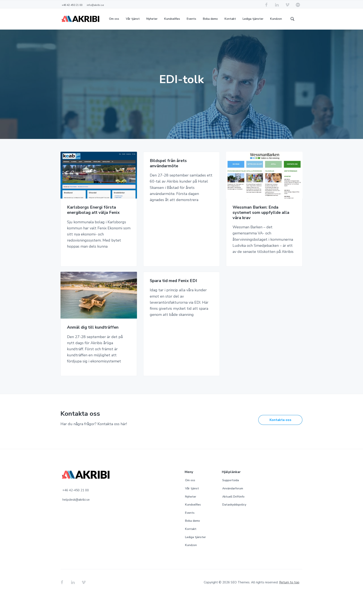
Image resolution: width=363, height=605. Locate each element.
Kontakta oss (280, 420)
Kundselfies (193, 505)
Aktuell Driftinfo (233, 497)
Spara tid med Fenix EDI (173, 281)
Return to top (289, 582)
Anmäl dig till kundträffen (92, 327)
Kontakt (190, 529)
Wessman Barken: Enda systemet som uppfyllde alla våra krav (261, 212)
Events (190, 513)
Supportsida (230, 480)
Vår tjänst (192, 488)
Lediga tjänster (195, 537)
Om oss (190, 480)
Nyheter (190, 497)
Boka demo (192, 521)
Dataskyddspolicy (234, 505)
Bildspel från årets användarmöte (168, 163)
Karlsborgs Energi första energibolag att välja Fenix (93, 210)
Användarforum (232, 488)
